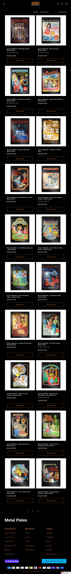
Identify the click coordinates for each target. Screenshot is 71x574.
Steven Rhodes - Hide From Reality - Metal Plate (51, 100)
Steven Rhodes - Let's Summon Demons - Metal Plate (48, 492)
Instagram (50, 537)
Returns (7, 550)
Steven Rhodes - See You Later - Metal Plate (49, 49)
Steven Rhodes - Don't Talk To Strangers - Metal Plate (48, 444)
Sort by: (35, 12)
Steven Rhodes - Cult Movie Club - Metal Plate (50, 296)
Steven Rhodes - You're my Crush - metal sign (19, 492)
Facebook (49, 533)
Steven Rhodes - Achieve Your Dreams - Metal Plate (17, 394)
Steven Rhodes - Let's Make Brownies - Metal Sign (20, 248)
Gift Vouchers (30, 550)
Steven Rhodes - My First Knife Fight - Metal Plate (18, 296)
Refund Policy (10, 554)
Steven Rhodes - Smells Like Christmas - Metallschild (48, 394)
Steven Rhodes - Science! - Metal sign (49, 150)
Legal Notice (9, 541)
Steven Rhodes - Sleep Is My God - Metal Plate (18, 150)
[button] (4, 4)
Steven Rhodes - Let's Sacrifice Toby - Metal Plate (20, 198)
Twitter (48, 541)
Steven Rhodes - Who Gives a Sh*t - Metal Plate (19, 100)
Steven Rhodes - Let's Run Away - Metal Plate (49, 344)
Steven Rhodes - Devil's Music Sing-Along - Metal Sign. (50, 248)
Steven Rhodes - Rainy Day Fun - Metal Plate (18, 444)
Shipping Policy (10, 545)
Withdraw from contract (54, 561)
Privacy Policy (10, 537)
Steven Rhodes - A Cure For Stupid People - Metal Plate (50, 198)
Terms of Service (11, 533)
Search (27, 537)
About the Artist (51, 554)
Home (27, 533)
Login (27, 541)
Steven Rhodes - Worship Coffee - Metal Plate (18, 49)
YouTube (49, 545)
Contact (48, 550)
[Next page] (43, 511)
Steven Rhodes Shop (30, 571)
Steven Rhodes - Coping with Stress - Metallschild (20, 344)
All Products (29, 545)
